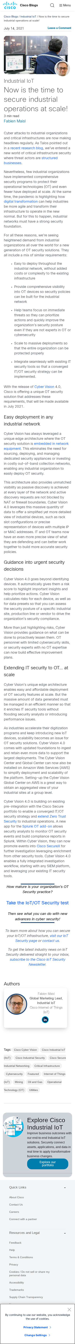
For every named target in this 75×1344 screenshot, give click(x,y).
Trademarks (16, 1289)
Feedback (15, 1242)
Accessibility (16, 1282)
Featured (33, 1073)
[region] (37, 1324)
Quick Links (17, 1187)
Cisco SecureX (48, 846)
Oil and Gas (35, 1081)
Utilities (33, 1090)
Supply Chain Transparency (26, 1297)
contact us (50, 941)
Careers (14, 1211)
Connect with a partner (23, 1219)
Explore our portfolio (48, 1164)
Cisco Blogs (29, 5)
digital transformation (21, 201)
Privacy (13, 1264)
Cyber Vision (44, 387)
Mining (19, 1081)
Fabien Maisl (15, 121)
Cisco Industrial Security (30, 1057)
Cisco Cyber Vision (25, 1049)
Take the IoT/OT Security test (37, 903)
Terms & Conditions (21, 1257)
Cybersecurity (14, 1073)
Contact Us (16, 1204)
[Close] (69, 1309)
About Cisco (16, 1197)
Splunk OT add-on (37, 826)
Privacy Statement (35, 1327)
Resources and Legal (24, 1233)
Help (12, 1249)
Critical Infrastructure (47, 1065)
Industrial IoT (28, 16)
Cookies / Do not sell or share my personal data (29, 1273)
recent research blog (26, 148)
